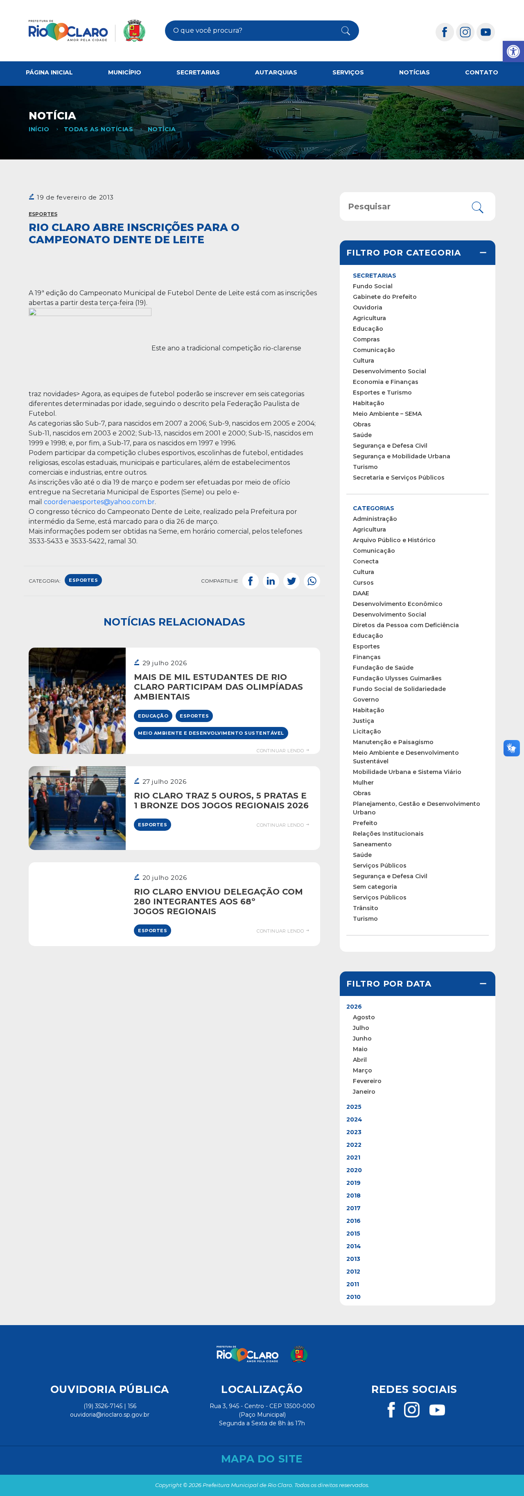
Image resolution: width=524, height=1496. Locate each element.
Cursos (363, 582)
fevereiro (367, 1081)
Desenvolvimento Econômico (398, 604)
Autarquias (276, 72)
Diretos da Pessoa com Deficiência (406, 625)
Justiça (363, 720)
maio (360, 1049)
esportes (83, 580)
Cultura (363, 360)
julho (361, 1028)
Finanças (367, 657)
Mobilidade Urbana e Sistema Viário (407, 772)
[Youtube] (486, 32)
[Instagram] (465, 32)
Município (124, 72)
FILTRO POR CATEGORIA (403, 253)
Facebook (250, 581)
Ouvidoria (367, 307)
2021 (353, 1157)
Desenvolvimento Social (389, 371)
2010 (353, 1297)
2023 (353, 1132)
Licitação (367, 731)
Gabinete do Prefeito (385, 297)
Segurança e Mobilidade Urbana (401, 456)
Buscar (341, 30)
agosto (364, 1017)
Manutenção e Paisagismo (393, 742)
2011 (352, 1284)
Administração (375, 519)
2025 (353, 1106)
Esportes (43, 214)
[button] (513, 51)
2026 (354, 1006)
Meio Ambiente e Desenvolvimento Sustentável (211, 733)
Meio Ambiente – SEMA (387, 413)
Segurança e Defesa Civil (390, 445)
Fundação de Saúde (383, 667)
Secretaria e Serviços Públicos (399, 477)
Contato (481, 72)
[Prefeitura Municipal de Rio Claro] (87, 31)
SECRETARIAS (374, 275)
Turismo (365, 467)
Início (39, 129)
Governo (366, 699)
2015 (353, 1233)
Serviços (348, 72)
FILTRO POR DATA (388, 984)
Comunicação (374, 350)
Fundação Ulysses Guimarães (397, 678)
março (362, 1070)
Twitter (291, 581)
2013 (353, 1259)
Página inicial (49, 72)
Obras (362, 424)
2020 (354, 1170)
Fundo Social (373, 286)
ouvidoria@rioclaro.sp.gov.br (109, 1414)
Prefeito (365, 823)
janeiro (364, 1091)
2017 (353, 1208)
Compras (366, 339)
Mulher (363, 782)
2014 (353, 1246)
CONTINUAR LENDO (281, 751)
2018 (353, 1195)
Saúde (362, 435)
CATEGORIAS (373, 508)
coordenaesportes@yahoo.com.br (99, 502)
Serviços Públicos (380, 865)
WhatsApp (312, 581)
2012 (353, 1271)
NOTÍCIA (162, 129)
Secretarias (198, 72)
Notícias (414, 72)
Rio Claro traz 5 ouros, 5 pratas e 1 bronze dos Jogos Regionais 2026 (221, 800)
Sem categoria (375, 886)
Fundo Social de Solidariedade (399, 689)
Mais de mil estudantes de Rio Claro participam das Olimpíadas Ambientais (218, 687)
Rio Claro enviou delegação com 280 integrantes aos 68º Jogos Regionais (218, 901)
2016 (353, 1221)
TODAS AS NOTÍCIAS (98, 129)
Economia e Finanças (385, 382)
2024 (354, 1119)
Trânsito (365, 908)
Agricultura (369, 318)
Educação (153, 716)
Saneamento (372, 844)
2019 (353, 1182)
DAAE (361, 593)
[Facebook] (445, 32)
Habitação (368, 403)
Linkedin (271, 581)
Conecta (366, 561)
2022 (353, 1144)
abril (360, 1059)
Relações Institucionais (388, 833)
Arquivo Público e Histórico (394, 540)
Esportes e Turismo (382, 392)
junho (362, 1038)
